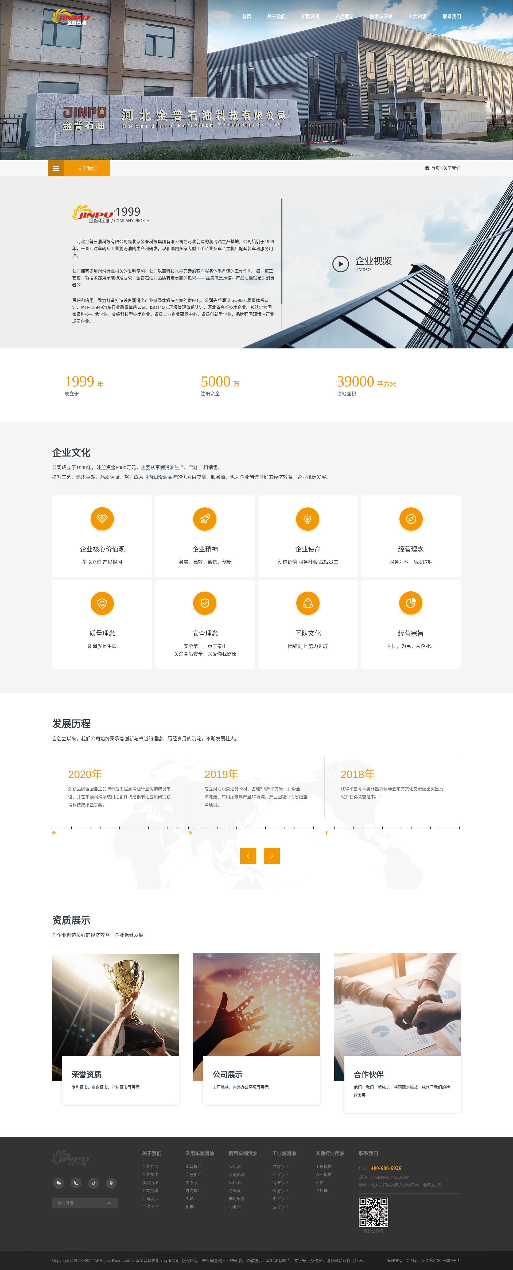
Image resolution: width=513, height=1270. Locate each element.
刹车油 (191, 1206)
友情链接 (65, 1203)
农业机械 (324, 1174)
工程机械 (324, 1166)
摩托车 (322, 1190)
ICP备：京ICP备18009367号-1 (433, 1260)
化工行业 (280, 1198)
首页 (435, 168)
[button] (248, 856)
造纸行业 (280, 1206)
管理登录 (395, 1260)
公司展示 (150, 1198)
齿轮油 (191, 1198)
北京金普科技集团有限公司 (156, 1260)
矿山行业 (280, 1174)
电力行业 (280, 1166)
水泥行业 (280, 1190)
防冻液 (191, 1182)
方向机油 (193, 1190)
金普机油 (193, 1166)
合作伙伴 (150, 1206)
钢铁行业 (280, 1182)
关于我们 (451, 168)
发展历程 (150, 1182)
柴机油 (235, 1166)
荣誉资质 (150, 1190)
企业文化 (150, 1174)
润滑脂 (235, 1206)
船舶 (320, 1182)
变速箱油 (193, 1174)
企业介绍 (150, 1166)
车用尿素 (237, 1198)
